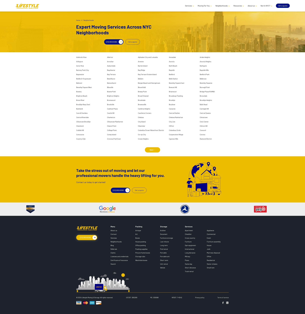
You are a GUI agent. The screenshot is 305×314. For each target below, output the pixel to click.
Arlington (79, 61)
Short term (164, 260)
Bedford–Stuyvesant (83, 79)
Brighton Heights (113, 96)
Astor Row (80, 66)
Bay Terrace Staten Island (147, 74)
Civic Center (204, 122)
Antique (138, 230)
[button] (189, 6)
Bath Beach (173, 66)
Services (114, 238)
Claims (113, 253)
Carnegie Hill (204, 109)
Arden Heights (205, 57)
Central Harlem (174, 113)
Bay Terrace (111, 74)
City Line (172, 122)
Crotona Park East (114, 139)
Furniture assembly (214, 242)
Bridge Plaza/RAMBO (207, 92)
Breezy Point (142, 92)
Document (163, 234)
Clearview (141, 126)
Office (209, 256)
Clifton (171, 126)
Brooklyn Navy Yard (83, 104)
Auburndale (111, 66)
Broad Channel (143, 96)
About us (114, 230)
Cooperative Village (176, 134)
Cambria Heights (144, 109)
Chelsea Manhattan (176, 117)
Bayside (172, 70)
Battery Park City (82, 70)
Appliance (210, 230)
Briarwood (172, 92)
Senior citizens (212, 264)
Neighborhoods (116, 242)
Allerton (110, 57)
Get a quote (282, 6)
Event (209, 238)
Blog (112, 245)
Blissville (110, 87)
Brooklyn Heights (206, 100)
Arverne (141, 61)
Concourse (80, 134)
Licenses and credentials (119, 256)
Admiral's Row (81, 57)
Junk (208, 249)
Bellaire (140, 79)
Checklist (188, 234)
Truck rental (189, 271)
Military (187, 256)
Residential (211, 260)
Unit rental (164, 264)
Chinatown (204, 117)
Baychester (111, 70)
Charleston (111, 117)
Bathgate (203, 66)
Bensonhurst (111, 83)
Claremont (80, 126)
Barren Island (142, 66)
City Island (141, 122)
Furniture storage (166, 238)
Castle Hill (110, 113)
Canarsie (172, 109)
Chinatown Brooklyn (83, 122)
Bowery (78, 92)
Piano (187, 260)
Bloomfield (142, 87)
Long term (164, 245)
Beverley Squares (206, 83)
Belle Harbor (173, 79)
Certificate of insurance (119, 260)
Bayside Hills (204, 70)
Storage (163, 226)
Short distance (190, 268)
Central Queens (205, 113)
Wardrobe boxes (141, 260)
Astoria (171, 61)
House (209, 245)
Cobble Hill (80, 130)
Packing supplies (141, 249)
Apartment (189, 230)
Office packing (140, 245)
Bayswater (80, 74)
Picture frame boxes (142, 253)
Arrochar (110, 61)
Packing (138, 226)
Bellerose (203, 79)
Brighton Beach (81, 96)
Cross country (190, 238)
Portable (163, 253)
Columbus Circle (174, 130)
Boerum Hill (173, 87)
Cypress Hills (173, 139)
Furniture (188, 242)
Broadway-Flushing (176, 96)
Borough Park (205, 87)
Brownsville (142, 104)
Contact (114, 234)
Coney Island (111, 134)
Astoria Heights (205, 61)
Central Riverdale (82, 117)
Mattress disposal (213, 253)
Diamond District (206, 139)
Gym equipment (190, 245)
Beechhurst (111, 79)
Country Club (81, 139)
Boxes (137, 238)
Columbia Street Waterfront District (151, 130)
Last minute (164, 242)
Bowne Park (111, 92)
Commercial (211, 234)
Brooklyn (172, 100)
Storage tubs (140, 256)
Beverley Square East (176, 83)
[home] (99, 5)
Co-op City (142, 134)
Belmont (79, 83)
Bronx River (80, 100)
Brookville (110, 104)
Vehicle (162, 268)
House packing (140, 242)
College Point (112, 130)
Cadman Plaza (112, 109)
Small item (210, 268)
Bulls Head (203, 104)
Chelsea (141, 117)
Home (78, 20)
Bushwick (79, 109)
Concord (203, 130)
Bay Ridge (141, 70)
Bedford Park (204, 74)
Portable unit (165, 256)
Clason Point (111, 126)
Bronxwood (111, 100)
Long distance (190, 253)
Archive (162, 230)
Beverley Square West (84, 87)
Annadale (172, 57)
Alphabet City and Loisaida (148, 57)
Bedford (172, 74)
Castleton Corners (144, 113)
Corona (202, 134)
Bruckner (172, 104)
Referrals (114, 249)
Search (113, 264)
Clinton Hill (203, 126)
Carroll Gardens (82, 113)
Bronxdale (203, 96)
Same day (188, 264)
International (189, 249)
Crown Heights (143, 139)
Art (136, 234)
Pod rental (164, 249)
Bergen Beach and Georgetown (149, 83)
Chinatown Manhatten (115, 122)
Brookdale (141, 100)
